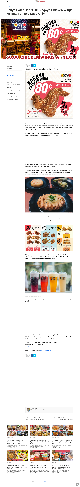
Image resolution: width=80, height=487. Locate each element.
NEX (41, 350)
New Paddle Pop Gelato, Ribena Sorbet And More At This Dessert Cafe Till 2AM (39, 467)
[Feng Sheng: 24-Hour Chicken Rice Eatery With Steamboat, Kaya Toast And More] (17, 455)
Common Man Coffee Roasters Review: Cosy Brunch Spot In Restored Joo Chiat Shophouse (15, 442)
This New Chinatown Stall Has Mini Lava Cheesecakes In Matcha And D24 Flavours (13, 98)
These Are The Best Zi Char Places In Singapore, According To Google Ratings (62, 442)
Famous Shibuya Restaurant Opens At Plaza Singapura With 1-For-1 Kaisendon (14, 92)
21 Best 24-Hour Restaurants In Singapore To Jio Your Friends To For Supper (40, 442)
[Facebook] (32, 65)
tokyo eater (12, 75)
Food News (9, 6)
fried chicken (17, 74)
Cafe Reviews (10, 437)
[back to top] (77, 484)
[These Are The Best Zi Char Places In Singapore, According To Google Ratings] (62, 430)
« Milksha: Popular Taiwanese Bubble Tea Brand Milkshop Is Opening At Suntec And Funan (35, 419)
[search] (72, 1)
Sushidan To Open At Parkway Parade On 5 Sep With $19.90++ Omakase (14, 86)
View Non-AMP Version (44, 481)
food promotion (10, 74)
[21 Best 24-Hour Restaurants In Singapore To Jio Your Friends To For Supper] (40, 430)
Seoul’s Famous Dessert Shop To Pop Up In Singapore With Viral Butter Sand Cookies (61, 467)
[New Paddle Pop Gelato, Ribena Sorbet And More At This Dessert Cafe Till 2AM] (40, 455)
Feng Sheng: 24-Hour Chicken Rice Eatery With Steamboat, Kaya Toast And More (17, 467)
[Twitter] (34, 65)
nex (7, 75)
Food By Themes (33, 437)
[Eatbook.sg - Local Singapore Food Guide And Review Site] (40, 1)
